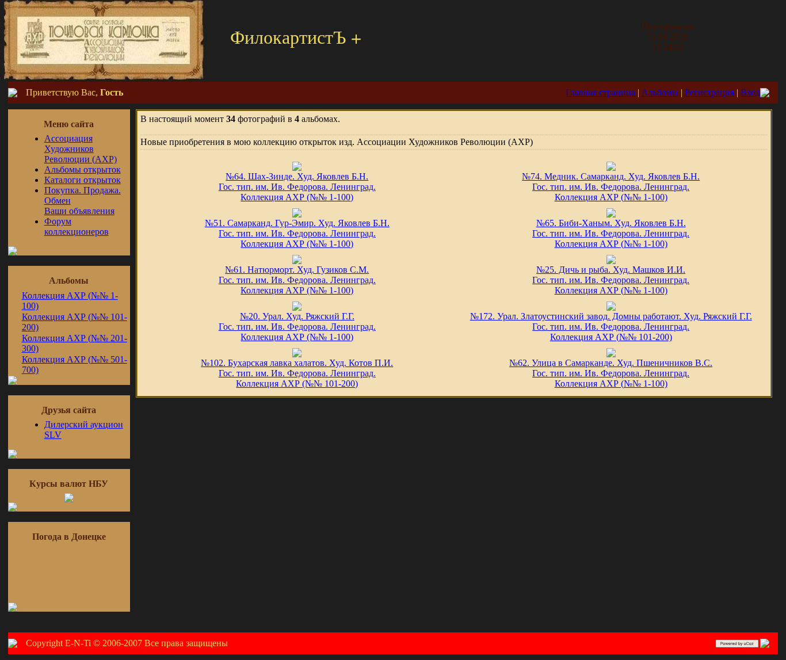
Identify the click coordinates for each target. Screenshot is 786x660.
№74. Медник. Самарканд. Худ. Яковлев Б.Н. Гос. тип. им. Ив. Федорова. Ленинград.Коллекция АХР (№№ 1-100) (611, 186)
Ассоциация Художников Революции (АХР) (80, 148)
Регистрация (709, 92)
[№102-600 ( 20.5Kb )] (297, 354)
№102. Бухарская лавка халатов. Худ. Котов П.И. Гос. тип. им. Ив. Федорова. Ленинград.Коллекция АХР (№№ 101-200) (297, 373)
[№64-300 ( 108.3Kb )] (297, 168)
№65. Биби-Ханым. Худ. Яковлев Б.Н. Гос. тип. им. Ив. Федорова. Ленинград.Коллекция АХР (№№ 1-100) (610, 233)
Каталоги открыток (82, 180)
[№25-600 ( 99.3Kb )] (611, 261)
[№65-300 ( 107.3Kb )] (611, 214)
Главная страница (600, 92)
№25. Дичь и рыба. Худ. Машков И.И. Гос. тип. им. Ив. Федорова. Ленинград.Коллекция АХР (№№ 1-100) (610, 280)
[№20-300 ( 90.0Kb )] (297, 307)
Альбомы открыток (82, 169)
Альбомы (660, 92)
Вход (750, 92)
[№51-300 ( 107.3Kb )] (297, 214)
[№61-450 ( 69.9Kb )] (297, 261)
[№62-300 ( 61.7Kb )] (611, 354)
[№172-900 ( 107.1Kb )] (611, 307)
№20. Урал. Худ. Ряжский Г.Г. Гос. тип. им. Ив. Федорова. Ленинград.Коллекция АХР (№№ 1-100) (297, 326)
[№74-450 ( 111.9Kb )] (611, 168)
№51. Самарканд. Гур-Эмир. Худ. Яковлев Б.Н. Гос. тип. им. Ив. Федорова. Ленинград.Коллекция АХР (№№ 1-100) (297, 233)
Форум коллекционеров (76, 226)
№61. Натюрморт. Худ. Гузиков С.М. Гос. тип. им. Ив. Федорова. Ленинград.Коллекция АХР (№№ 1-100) (297, 280)
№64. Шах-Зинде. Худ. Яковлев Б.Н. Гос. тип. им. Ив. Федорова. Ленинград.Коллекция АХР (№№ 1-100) (297, 186)
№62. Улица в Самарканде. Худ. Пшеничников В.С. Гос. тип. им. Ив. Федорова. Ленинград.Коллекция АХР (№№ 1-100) (610, 373)
